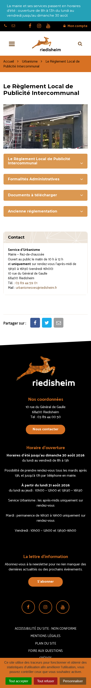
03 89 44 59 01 (26, 283)
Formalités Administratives (33, 179)
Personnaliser (73, 681)
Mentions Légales (45, 636)
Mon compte (77, 26)
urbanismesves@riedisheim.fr (36, 288)
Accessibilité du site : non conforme (45, 628)
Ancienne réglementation (32, 211)
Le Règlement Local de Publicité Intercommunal (39, 161)
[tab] (45, 161)
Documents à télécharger (32, 195)
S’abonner (45, 582)
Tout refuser (45, 681)
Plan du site (45, 643)
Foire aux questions (45, 651)
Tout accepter (18, 681)
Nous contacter (45, 429)
